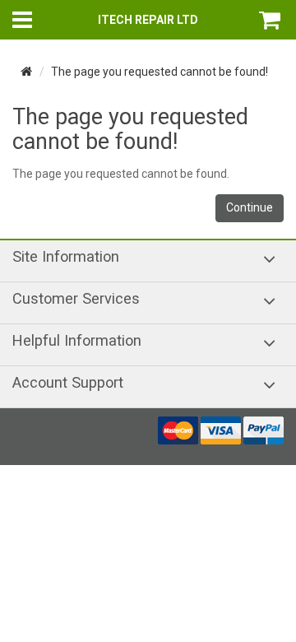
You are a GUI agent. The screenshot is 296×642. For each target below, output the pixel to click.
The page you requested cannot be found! (159, 71)
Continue (249, 207)
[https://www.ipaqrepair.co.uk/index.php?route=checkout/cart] (271, 20)
